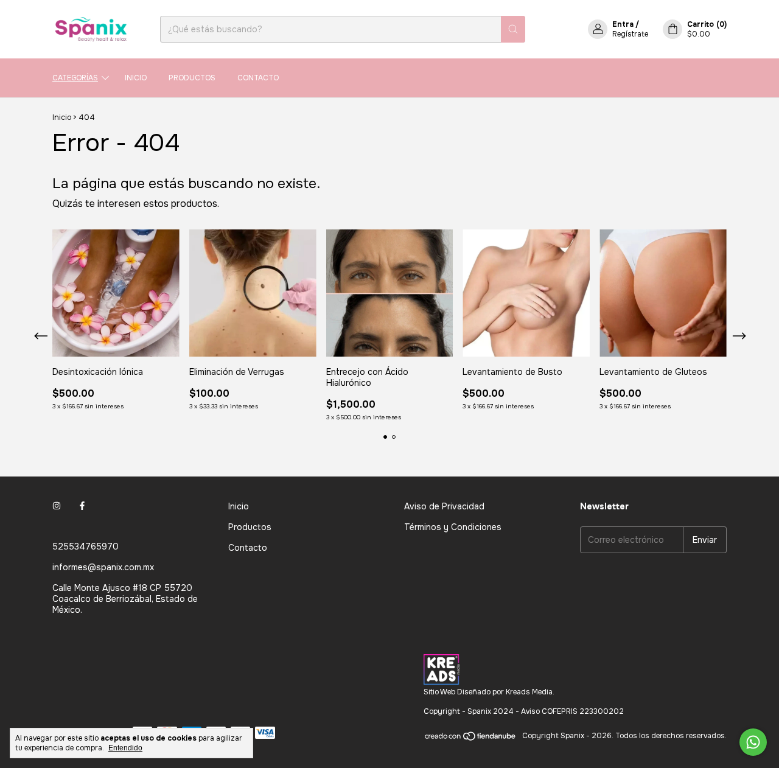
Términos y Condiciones (452, 527)
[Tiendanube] (471, 739)
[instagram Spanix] (56, 506)
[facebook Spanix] (82, 506)
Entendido (125, 748)
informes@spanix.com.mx (103, 567)
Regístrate (630, 34)
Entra (623, 24)
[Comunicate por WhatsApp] (753, 742)
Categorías (75, 78)
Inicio (136, 78)
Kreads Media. (530, 692)
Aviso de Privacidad (444, 506)
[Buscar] (513, 29)
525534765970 (85, 546)
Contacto (258, 78)
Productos (192, 78)
